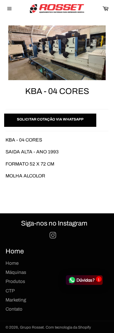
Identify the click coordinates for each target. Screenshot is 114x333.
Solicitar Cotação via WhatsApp (50, 119)
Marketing (16, 300)
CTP (10, 290)
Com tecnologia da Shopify (68, 327)
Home (12, 263)
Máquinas (16, 272)
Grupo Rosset (32, 327)
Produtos (15, 281)
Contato (14, 309)
